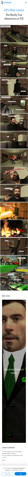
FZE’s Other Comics (14, 10)
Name (4, 460)
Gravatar (4, 457)
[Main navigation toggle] (26, 2)
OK (20, 473)
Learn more (7, 473)
